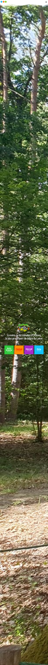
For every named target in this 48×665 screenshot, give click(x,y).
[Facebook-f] (1, 2)
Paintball (19, 349)
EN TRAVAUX (19, 351)
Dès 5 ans (29, 351)
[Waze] (6, 2)
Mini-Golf (29, 349)
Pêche (39, 349)
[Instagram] (4, 2)
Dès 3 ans (9, 352)
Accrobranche (9, 349)
